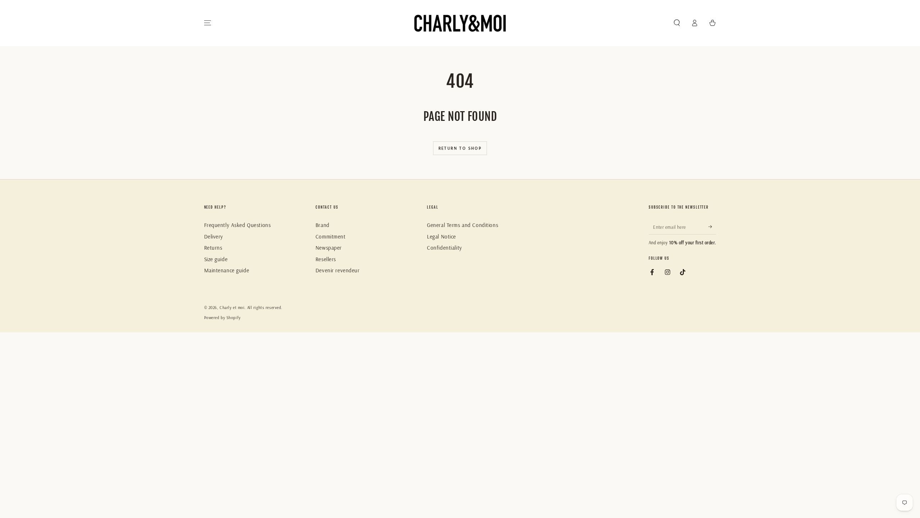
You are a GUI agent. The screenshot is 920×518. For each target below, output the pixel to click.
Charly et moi (232, 307)
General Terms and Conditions (462, 225)
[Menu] (207, 23)
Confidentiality (444, 247)
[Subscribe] (712, 226)
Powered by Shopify (222, 317)
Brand (323, 225)
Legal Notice (441, 236)
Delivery (214, 236)
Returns (213, 247)
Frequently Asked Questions (237, 225)
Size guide (216, 259)
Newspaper (329, 247)
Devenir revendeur (338, 270)
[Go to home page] (460, 23)
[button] (677, 23)
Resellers (326, 259)
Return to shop (460, 148)
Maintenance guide (226, 270)
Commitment (331, 236)
